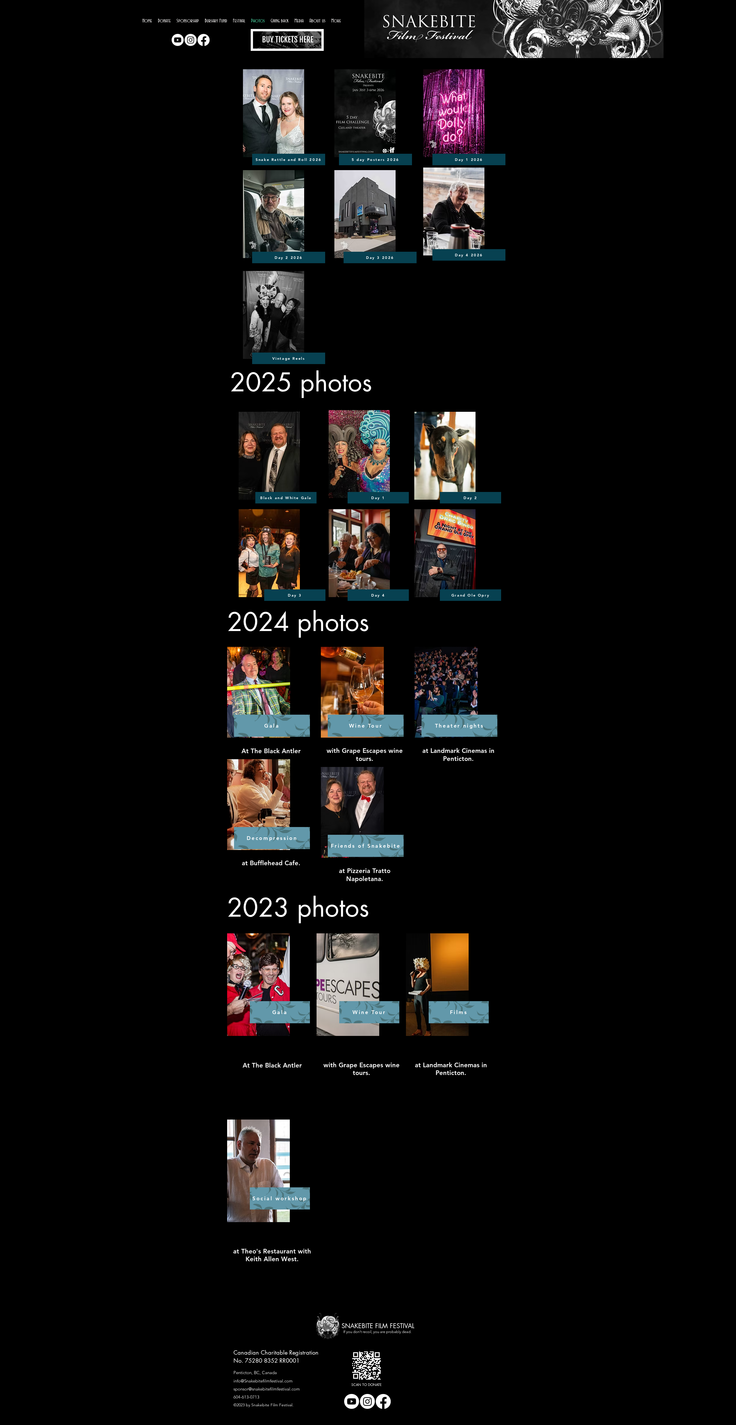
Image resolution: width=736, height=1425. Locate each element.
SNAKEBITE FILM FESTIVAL (378, 1326)
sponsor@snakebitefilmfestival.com (266, 1389)
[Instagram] (191, 40)
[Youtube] (178, 40)
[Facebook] (204, 40)
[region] (287, 41)
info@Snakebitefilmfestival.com (263, 1381)
